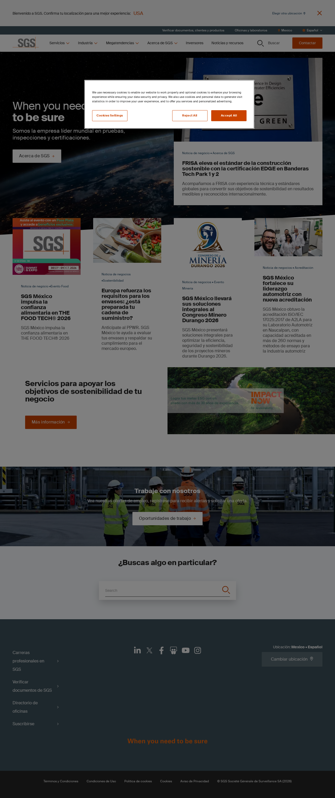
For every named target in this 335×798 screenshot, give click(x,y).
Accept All (229, 116)
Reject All (189, 116)
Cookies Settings (110, 116)
